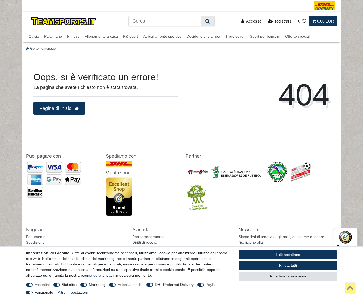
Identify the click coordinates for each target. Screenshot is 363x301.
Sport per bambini (265, 36)
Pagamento (35, 237)
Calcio (34, 36)
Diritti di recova (144, 242)
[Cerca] (207, 21)
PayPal (211, 284)
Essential (42, 284)
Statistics (69, 284)
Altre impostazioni (73, 292)
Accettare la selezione (287, 276)
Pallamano (53, 36)
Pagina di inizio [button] (56, 108)
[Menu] (354, 231)
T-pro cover (235, 36)
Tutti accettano (288, 254)
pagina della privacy (97, 275)
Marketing (97, 284)
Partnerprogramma (148, 237)
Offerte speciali (297, 36)
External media (130, 284)
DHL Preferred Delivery (174, 284)
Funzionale (44, 292)
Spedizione (35, 242)
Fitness (73, 36)
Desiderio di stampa (203, 36)
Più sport (130, 36)
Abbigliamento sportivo (162, 36)
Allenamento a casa (101, 36)
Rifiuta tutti (288, 265)
